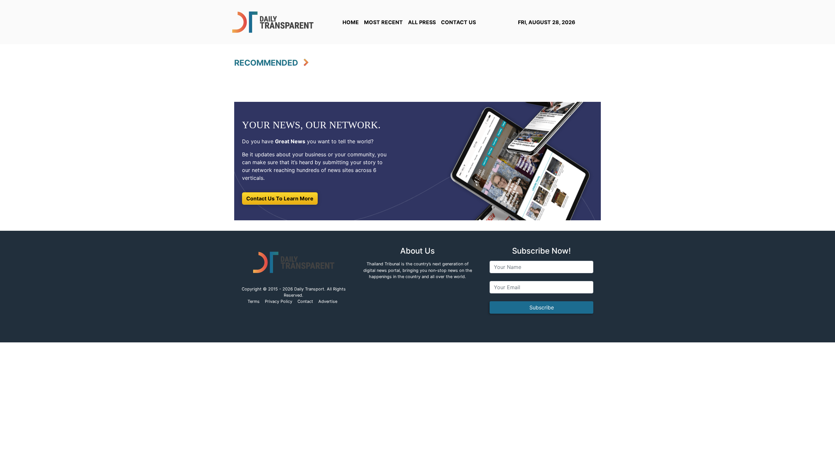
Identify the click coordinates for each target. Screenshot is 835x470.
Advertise (327, 301)
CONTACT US (458, 22)
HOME (350, 22)
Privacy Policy (278, 301)
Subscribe (541, 307)
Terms (254, 301)
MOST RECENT (383, 22)
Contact (305, 301)
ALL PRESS (422, 22)
